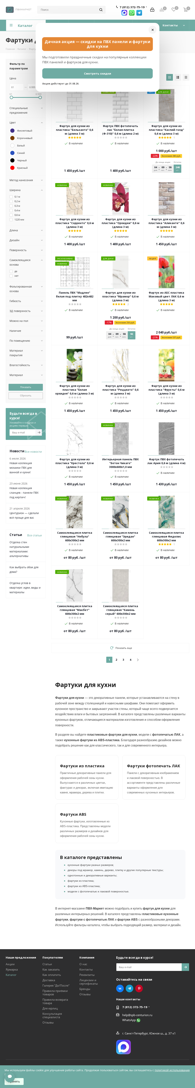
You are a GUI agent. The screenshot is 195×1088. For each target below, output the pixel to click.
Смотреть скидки (97, 73)
